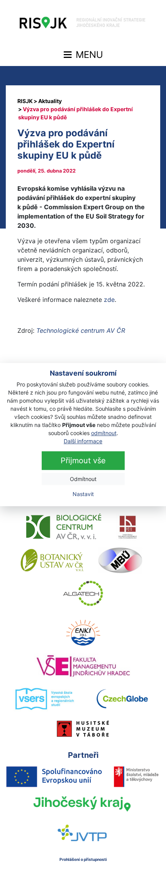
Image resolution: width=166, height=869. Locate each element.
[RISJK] (25, 101)
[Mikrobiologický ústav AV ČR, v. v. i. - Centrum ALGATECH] (83, 593)
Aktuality (50, 101)
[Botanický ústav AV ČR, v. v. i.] (52, 560)
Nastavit (83, 494)
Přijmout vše (83, 460)
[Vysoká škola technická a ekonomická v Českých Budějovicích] (128, 526)
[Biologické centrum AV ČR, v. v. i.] (64, 526)
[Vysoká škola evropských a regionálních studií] (44, 699)
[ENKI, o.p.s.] (83, 632)
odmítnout (104, 433)
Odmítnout (83, 479)
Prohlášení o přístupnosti (83, 859)
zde (109, 299)
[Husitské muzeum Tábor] (83, 728)
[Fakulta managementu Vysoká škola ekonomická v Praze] (83, 665)
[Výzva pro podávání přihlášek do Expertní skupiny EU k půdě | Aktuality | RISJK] (83, 24)
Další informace (83, 441)
